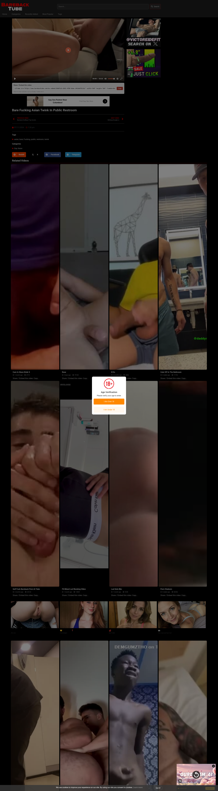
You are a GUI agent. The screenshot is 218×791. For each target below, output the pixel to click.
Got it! (158, 788)
